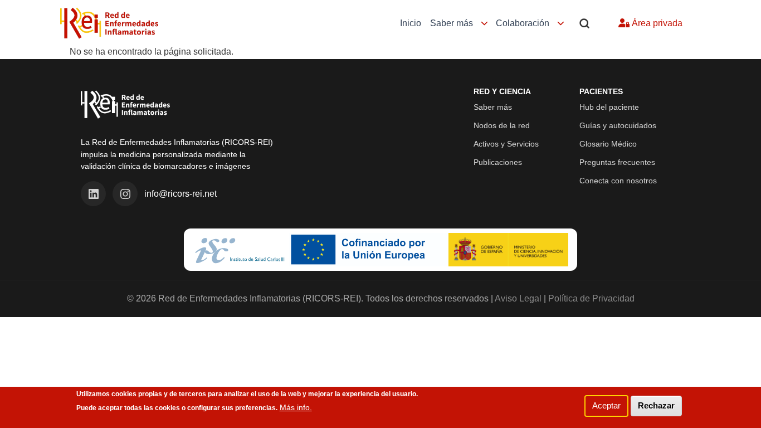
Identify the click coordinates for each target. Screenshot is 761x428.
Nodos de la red (502, 125)
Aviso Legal (518, 298)
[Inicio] (109, 23)
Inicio (410, 23)
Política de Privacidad (591, 298)
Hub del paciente (609, 107)
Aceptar (606, 405)
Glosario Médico (608, 143)
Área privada (656, 23)
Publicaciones (498, 162)
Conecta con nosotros (618, 180)
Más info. (296, 407)
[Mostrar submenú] (484, 23)
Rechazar (656, 405)
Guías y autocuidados (617, 125)
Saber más (451, 23)
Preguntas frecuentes (617, 162)
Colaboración (522, 23)
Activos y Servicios (506, 143)
